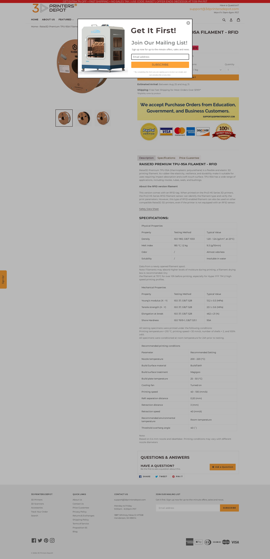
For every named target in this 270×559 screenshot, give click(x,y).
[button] (188, 23)
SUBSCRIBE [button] (160, 64)
